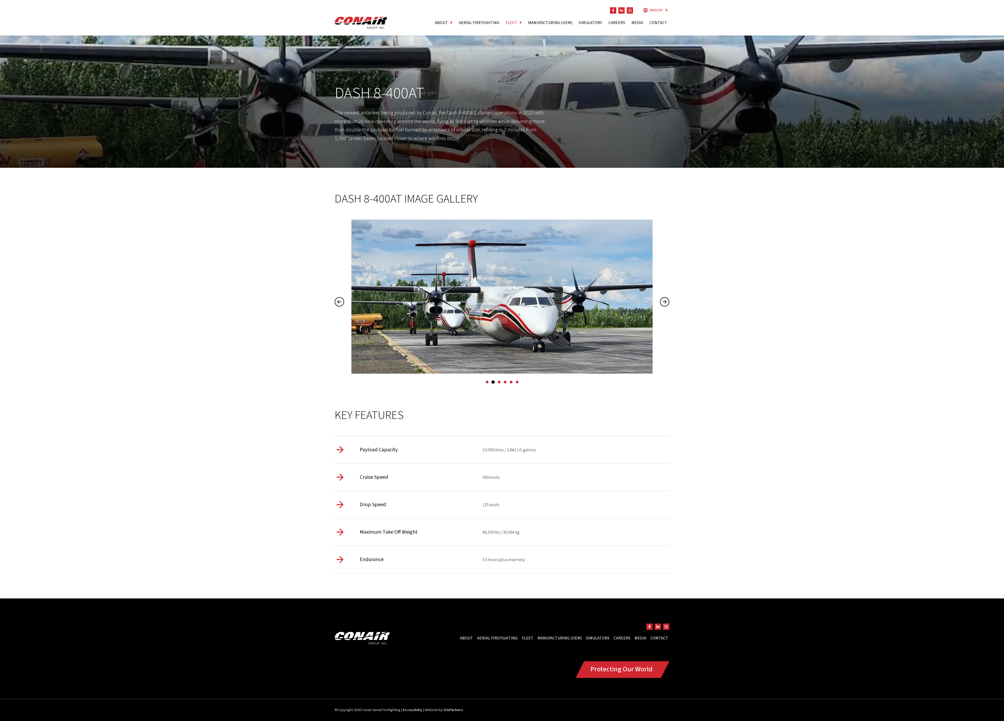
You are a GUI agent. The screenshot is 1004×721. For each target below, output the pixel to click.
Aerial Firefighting (479, 23)
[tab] (487, 382)
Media (637, 23)
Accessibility (413, 710)
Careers (616, 23)
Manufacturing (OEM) (550, 23)
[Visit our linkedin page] (621, 10)
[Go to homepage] (361, 23)
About (466, 638)
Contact (658, 23)
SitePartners (453, 710)
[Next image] (664, 302)
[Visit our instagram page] (630, 10)
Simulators (590, 23)
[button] (444, 22)
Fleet (527, 638)
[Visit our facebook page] (613, 10)
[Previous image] (339, 302)
